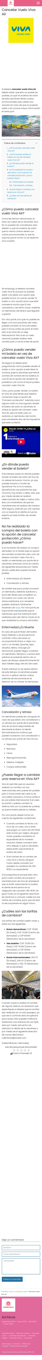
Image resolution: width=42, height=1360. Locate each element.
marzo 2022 (8, 1324)
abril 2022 (32, 1321)
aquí (18, 607)
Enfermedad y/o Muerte (23, 182)
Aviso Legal (6, 1344)
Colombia (28, 1338)
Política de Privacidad (18, 1346)
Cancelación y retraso (23, 185)
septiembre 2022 (8, 1321)
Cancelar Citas (8, 1333)
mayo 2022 (21, 1321)
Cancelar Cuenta (23, 1333)
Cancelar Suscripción (17, 1336)
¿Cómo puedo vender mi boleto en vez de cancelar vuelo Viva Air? (19, 157)
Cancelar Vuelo (15, 1338)
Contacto (16, 1344)
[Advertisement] (21, 66)
